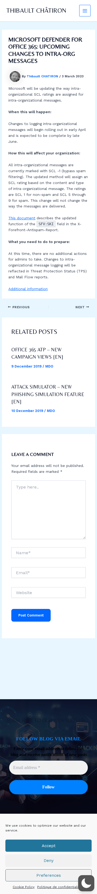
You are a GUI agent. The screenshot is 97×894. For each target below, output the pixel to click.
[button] (86, 883)
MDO (49, 366)
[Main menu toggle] (85, 10)
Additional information (28, 289)
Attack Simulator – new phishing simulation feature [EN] (47, 394)
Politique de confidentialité (59, 887)
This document (21, 218)
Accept (49, 845)
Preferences (48, 875)
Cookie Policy (23, 887)
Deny (49, 860)
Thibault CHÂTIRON (36, 10)
